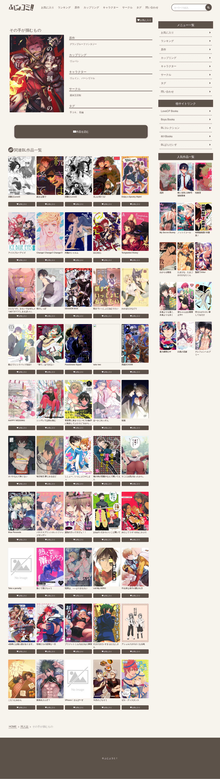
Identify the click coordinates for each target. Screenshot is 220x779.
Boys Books (168, 119)
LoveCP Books (169, 111)
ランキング (64, 7)
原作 (77, 7)
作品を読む (82, 131)
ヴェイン (74, 78)
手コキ (73, 112)
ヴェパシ (74, 61)
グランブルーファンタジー (83, 44)
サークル (127, 7)
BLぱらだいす (169, 144)
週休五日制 (75, 95)
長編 (81, 112)
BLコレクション (170, 127)
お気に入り (47, 7)
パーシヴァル (88, 78)
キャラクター (110, 7)
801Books (166, 136)
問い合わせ (151, 7)
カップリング (91, 7)
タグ (139, 7)
